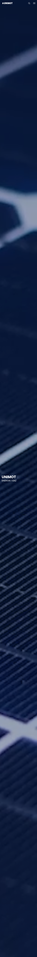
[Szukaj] (29, 3)
